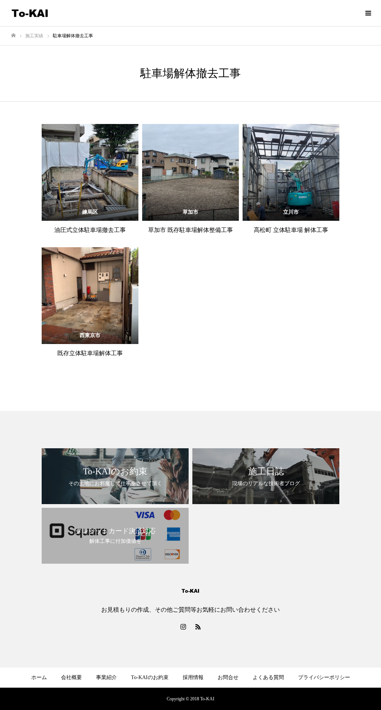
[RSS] (198, 626)
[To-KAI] (29, 13)
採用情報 (193, 677)
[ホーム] (13, 35)
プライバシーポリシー (324, 677)
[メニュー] (368, 13)
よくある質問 (268, 677)
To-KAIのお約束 (150, 677)
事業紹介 (106, 677)
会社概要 (71, 677)
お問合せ (228, 677)
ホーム (39, 677)
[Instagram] (183, 626)
